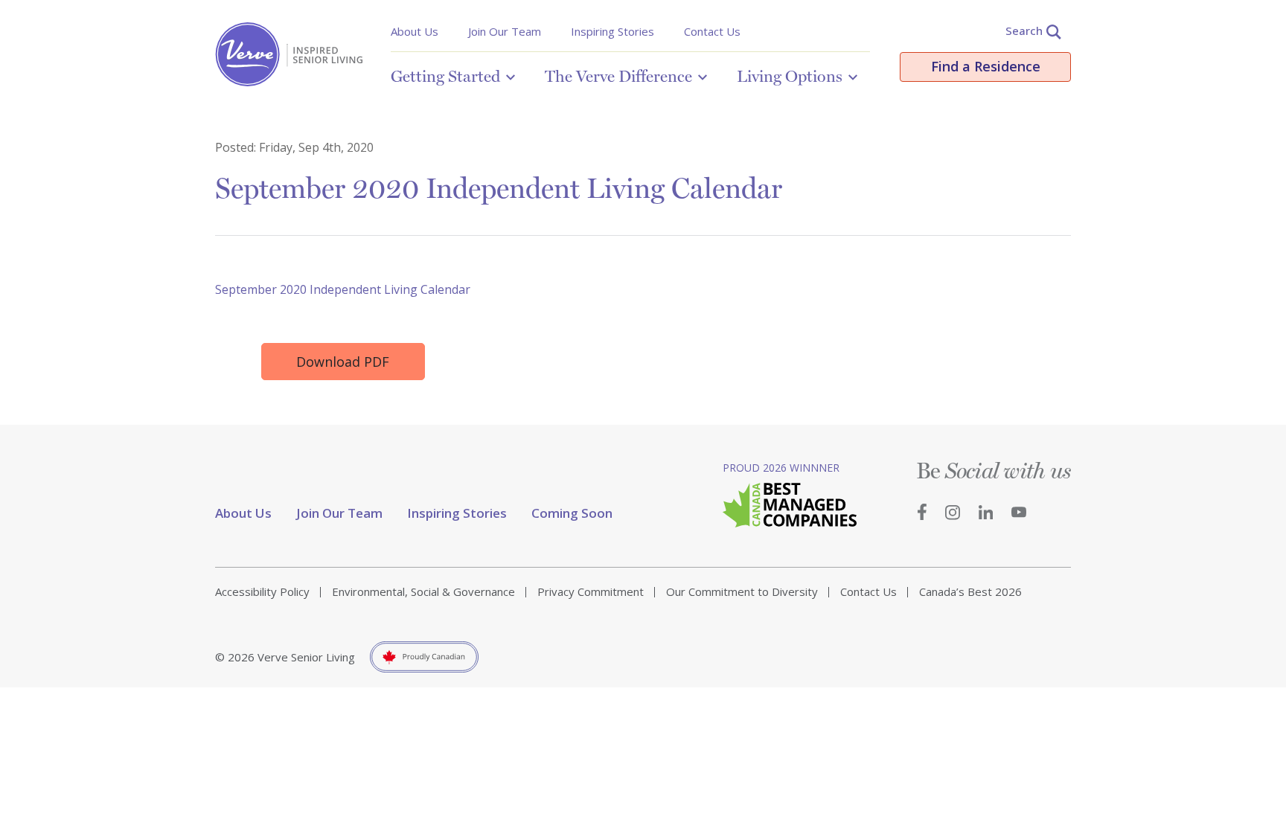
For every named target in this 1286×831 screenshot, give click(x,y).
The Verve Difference (618, 76)
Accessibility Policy (262, 591)
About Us (414, 31)
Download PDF (342, 361)
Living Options (789, 76)
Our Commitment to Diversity (742, 591)
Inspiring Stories (612, 31)
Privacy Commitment (590, 591)
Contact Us (712, 31)
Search (1024, 30)
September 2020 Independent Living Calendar (342, 289)
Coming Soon (571, 513)
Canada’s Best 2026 (970, 591)
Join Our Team (504, 31)
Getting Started (445, 76)
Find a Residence (985, 66)
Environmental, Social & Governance (423, 591)
